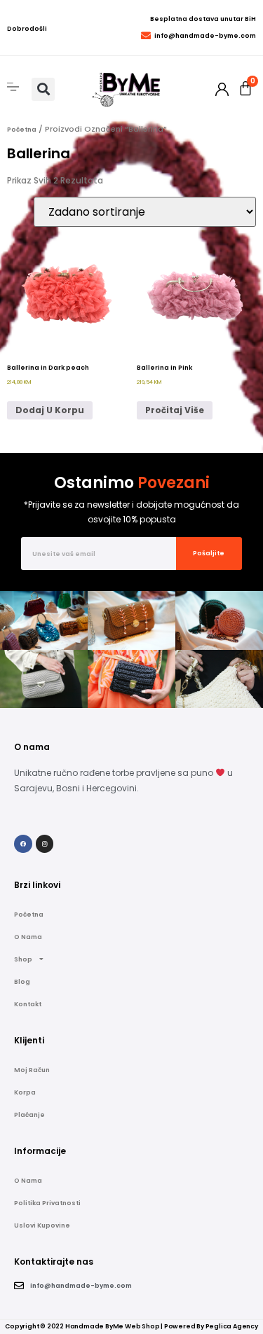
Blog (22, 982)
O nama (28, 937)
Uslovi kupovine (42, 1225)
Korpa (25, 1092)
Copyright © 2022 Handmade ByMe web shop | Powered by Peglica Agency (131, 1326)
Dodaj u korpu (49, 410)
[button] (43, 89)
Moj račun (32, 1070)
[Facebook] (23, 844)
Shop (23, 959)
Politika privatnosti (47, 1203)
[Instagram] (45, 844)
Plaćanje (29, 1115)
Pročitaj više (174, 410)
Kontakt (27, 1004)
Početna (21, 129)
